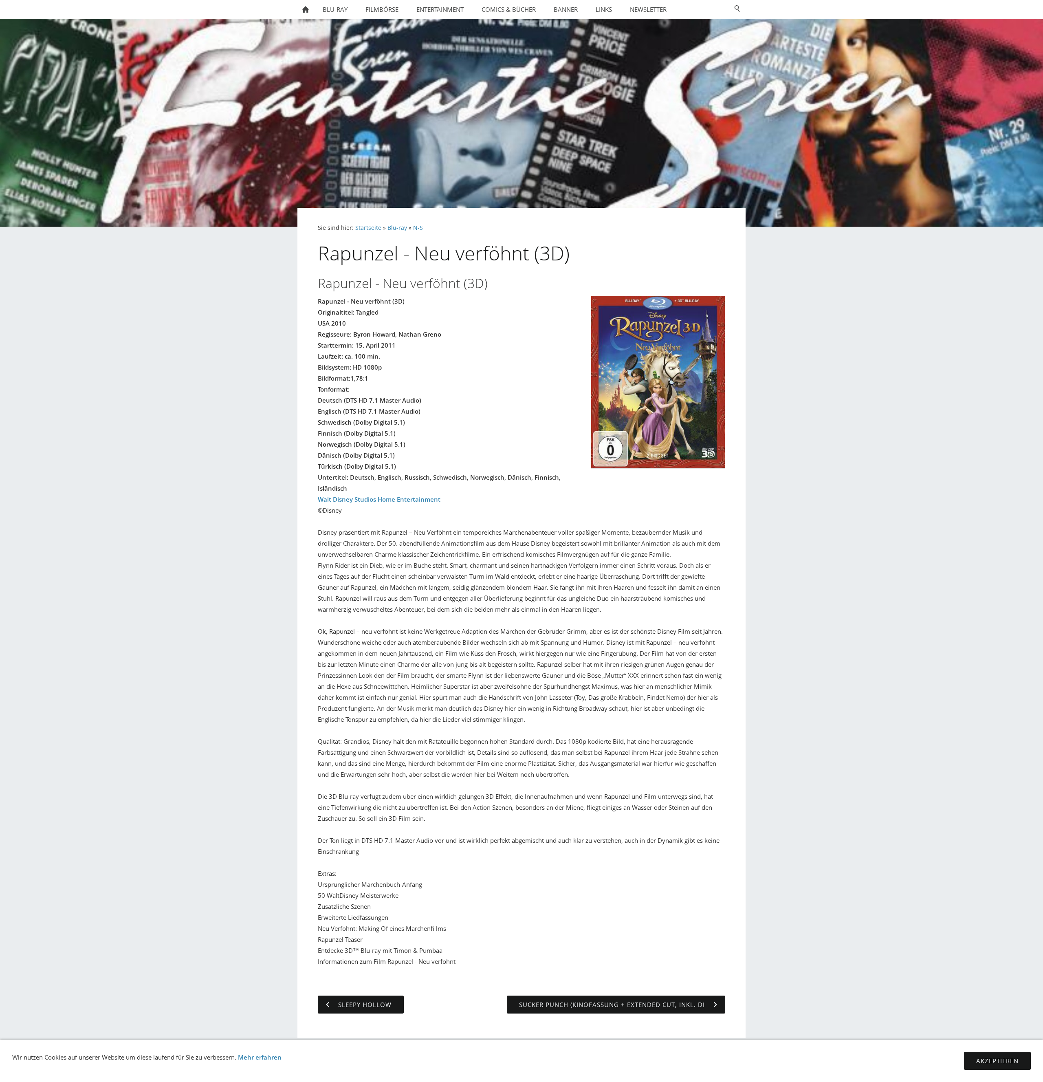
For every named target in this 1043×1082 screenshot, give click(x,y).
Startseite (368, 227)
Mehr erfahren (260, 1057)
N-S (418, 227)
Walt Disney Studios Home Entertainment (379, 499)
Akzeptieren (997, 1061)
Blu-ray (397, 227)
